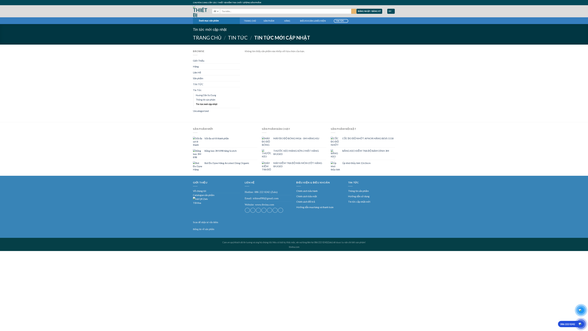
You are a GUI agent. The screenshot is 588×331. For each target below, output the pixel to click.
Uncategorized (201, 110)
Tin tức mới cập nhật (206, 104)
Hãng (287, 21)
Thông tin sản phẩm (205, 99)
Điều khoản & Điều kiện (313, 21)
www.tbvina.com (264, 204)
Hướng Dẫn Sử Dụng (206, 95)
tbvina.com (294, 247)
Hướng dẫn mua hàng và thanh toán (315, 207)
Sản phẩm (269, 21)
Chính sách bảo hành (307, 190)
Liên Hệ (197, 72)
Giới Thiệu (198, 60)
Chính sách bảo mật (306, 196)
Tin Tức (238, 38)
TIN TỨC (339, 21)
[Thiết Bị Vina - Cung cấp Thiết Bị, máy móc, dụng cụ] (200, 11)
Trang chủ (250, 21)
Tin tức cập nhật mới (359, 201)
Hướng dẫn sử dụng (358, 196)
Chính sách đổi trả (305, 201)
